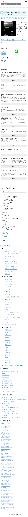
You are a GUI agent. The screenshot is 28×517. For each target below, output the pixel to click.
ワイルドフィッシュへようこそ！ (10, 170)
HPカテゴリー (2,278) (12, 261)
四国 (8, 350)
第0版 (19, 514)
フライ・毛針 (10, 284)
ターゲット (5, 212)
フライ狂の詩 (4, 107)
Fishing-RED (5, 377)
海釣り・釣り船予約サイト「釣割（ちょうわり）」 (13, 95)
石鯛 (4, 225)
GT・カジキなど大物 (9, 226)
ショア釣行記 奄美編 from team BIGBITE (12, 72)
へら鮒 (5, 221)
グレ (4, 223)
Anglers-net (5, 2)
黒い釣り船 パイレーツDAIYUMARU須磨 (12, 158)
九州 (8, 352)
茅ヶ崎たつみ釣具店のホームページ (11, 149)
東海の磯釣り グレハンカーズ (10, 383)
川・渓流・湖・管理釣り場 (13, 297)
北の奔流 (4, 415)
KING (2, 84)
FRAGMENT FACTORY (8, 385)
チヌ (4, 217)
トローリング (10, 286)
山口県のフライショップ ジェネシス (12, 417)
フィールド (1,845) (12, 294)
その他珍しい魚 (7, 228)
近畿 (8, 345)
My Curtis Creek (6, 379)
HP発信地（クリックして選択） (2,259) (13, 365)
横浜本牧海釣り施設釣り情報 (9, 139)
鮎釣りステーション (7, 397)
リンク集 (5, 206)
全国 (8, 357)
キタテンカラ (5, 375)
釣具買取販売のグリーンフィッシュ (11, 387)
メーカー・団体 (7, 202)
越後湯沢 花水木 (6, 409)
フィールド (5, 232)
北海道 (8, 330)
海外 (7, 360)
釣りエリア (5, 235)
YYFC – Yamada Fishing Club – (10, 391)
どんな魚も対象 (7, 229)
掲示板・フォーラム (8, 205)
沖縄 (7, 355)
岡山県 (22, 18)
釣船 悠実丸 (5, 403)
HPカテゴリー (5, 194)
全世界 (8, 362)
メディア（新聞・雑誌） (10, 197)
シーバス (5, 214)
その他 (5, 209)
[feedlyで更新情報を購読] (2, 61)
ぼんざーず (4, 130)
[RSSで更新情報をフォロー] (5, 61)
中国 (19, 18)
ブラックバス (7, 215)
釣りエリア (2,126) (7, 345)
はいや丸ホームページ (8, 411)
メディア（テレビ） (8, 199)
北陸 (7, 340)
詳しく (14, 80)
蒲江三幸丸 (5, 405)
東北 (8, 332)
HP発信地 (4, 236)
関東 (8, 335)
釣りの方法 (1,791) (8, 283)
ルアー (16, 18)
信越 (7, 337)
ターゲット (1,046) (12, 312)
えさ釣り (9, 279)
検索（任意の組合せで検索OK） (10, 188)
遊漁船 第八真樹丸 (7, 381)
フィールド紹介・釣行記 (9, 18)
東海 (8, 342)
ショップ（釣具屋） (8, 200)
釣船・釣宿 (6, 203)
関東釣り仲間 (5, 389)
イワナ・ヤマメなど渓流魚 (10, 218)
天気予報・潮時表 (8, 208)
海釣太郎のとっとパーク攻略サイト (11, 118)
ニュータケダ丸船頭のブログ (10, 413)
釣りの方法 (5, 234)
